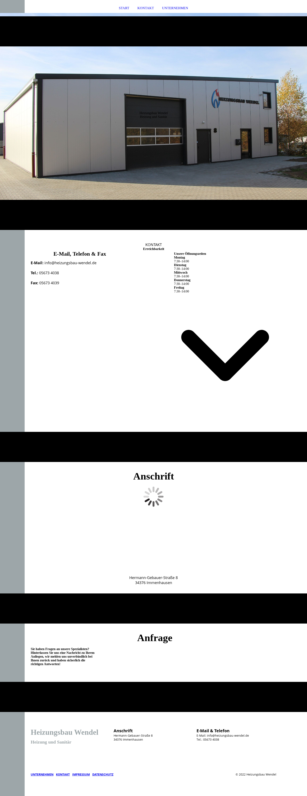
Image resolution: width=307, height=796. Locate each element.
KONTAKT (145, 8)
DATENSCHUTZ (102, 774)
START (124, 8)
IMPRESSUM (81, 774)
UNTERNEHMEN (175, 8)
